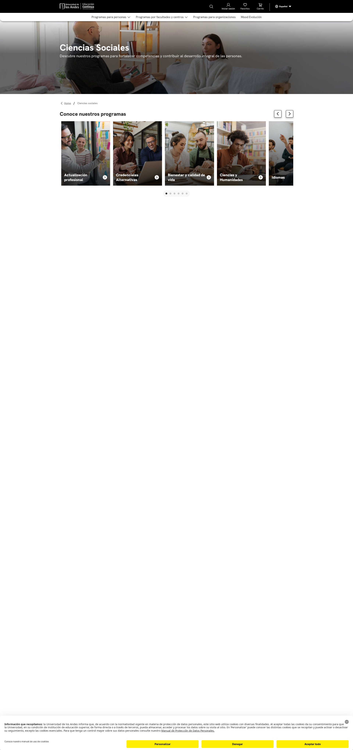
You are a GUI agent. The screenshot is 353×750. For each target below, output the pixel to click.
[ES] (283, 6)
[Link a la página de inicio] (68, 103)
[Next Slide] (289, 114)
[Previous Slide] (277, 114)
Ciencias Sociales (87, 103)
